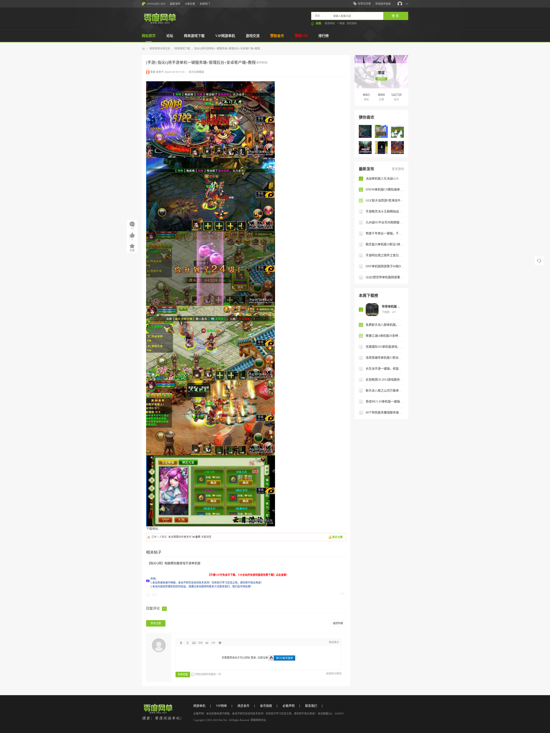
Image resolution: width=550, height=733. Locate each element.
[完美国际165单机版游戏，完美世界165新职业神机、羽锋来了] (365, 131)
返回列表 (338, 623)
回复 (154, 594)
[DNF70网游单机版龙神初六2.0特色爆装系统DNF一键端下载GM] (397, 147)
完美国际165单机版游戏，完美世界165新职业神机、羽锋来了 (385, 346)
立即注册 (263, 657)
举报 (342, 593)
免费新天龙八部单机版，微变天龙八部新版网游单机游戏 (385, 324)
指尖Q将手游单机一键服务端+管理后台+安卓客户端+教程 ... (228, 48)
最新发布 (175, 3)
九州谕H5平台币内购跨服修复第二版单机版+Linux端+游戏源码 (385, 222)
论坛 (169, 36)
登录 (253, 657)
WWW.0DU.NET (156, 3)
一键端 (341, 23)
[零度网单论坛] (160, 22)
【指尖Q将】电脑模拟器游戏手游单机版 (173, 563)
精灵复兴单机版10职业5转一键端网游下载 (385, 244)
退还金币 (243, 705)
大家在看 (190, 3)
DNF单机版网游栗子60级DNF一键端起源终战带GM (385, 266)
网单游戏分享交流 (160, 48)
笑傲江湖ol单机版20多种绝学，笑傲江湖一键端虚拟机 (385, 335)
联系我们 (311, 705)
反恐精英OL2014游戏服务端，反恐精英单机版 (385, 379)
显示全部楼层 (196, 72)
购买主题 (337, 537)
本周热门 (205, 3)
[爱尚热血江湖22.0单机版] (397, 131)
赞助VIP (301, 36)
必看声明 (289, 705)
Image (194, 643)
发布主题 (156, 623)
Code (213, 643)
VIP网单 (221, 705)
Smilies (220, 643)
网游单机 (330, 23)
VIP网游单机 (225, 36)
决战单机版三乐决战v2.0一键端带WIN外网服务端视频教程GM (385, 178)
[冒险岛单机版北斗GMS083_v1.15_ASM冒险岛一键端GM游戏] (381, 131)
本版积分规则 (333, 673)
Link (200, 643)
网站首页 (149, 36)
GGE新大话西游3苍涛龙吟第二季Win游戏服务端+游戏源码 (385, 200)
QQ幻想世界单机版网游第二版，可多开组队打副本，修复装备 (385, 277)
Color (187, 643)
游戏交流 (253, 36)
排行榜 (323, 36)
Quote (207, 643)
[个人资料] (381, 68)
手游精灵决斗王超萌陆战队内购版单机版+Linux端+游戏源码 (385, 211)
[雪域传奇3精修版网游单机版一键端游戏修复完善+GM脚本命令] (365, 147)
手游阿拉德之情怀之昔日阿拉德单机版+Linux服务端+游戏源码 (385, 255)
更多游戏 (398, 169)
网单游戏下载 (194, 36)
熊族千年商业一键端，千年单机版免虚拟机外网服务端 (385, 233)
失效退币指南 (383, 3)
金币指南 (266, 705)
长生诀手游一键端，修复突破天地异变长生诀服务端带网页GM (385, 368)
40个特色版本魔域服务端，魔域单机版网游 (385, 412)
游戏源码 (352, 23)
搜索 (317, 15)
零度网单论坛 (143, 49)
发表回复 (183, 674)
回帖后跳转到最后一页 (208, 674)
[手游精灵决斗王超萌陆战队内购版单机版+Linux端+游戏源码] (381, 147)
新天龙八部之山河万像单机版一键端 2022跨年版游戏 (385, 390)
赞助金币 (277, 36)
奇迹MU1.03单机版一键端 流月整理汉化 (385, 401)
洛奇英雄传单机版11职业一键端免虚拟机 (385, 357)
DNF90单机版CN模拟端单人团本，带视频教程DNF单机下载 (385, 189)
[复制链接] (262, 62)
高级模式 (334, 642)
